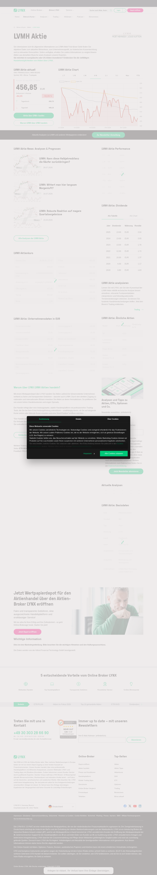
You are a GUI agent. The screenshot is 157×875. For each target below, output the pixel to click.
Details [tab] (78, 419)
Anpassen (87, 453)
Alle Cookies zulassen (114, 453)
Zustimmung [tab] (44, 419)
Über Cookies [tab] (112, 419)
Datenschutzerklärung (81, 446)
